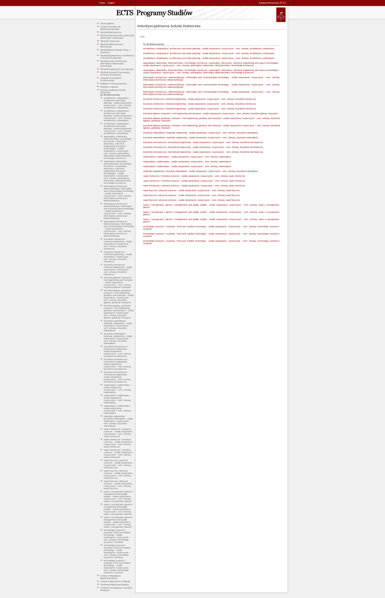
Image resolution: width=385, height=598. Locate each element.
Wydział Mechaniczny (111, 32)
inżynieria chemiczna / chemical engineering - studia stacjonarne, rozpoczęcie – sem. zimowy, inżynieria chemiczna (118, 244)
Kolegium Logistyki (109, 87)
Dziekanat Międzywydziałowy (114, 584)
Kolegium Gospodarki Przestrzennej (110, 79)
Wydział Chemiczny (110, 41)
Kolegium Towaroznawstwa (113, 83)
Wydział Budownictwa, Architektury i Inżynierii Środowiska (117, 56)
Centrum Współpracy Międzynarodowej (110, 577)
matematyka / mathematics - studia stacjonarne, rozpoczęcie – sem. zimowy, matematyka (117, 388)
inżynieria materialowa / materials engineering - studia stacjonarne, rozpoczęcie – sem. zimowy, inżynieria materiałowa (118, 326)
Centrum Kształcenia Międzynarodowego (110, 27)
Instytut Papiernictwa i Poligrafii (115, 581)
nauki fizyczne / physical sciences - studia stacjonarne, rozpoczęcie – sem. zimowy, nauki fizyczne (118, 464)
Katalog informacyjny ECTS (272, 3)
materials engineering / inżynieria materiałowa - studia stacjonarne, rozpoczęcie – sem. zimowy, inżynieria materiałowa (118, 421)
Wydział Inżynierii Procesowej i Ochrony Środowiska (115, 73)
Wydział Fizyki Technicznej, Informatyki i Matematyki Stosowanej (113, 63)
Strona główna (107, 23)
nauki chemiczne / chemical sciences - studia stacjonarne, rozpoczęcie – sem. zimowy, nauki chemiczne (118, 432)
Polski (102, 3)
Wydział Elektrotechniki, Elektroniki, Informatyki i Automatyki (117, 36)
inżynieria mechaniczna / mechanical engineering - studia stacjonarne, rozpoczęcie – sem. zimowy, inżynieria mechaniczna (117, 351)
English (111, 3)
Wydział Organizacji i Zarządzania (116, 69)
